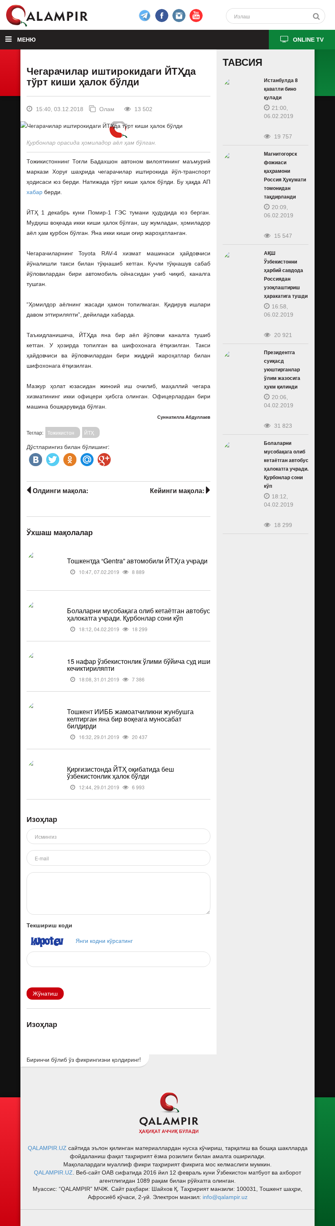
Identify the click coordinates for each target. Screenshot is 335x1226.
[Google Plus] (103, 457)
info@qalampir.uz (225, 1197)
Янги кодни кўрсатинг (104, 940)
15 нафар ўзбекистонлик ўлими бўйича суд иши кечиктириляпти (138, 665)
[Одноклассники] (69, 457)
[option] (118, 125)
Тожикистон (60, 432)
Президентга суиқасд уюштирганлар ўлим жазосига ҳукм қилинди (282, 370)
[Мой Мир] (86, 457)
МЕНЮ (26, 39)
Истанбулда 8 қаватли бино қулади (281, 89)
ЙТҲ (89, 432)
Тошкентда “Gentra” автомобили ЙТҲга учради (137, 560)
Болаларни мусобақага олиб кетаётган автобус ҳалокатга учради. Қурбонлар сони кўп (138, 614)
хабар (34, 192)
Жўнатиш (45, 993)
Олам (106, 109)
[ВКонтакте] (34, 457)
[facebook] (144, 15)
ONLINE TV (308, 39)
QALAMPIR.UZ (47, 1148)
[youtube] (196, 15)
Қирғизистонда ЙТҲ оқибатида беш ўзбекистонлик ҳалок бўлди (120, 772)
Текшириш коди (49, 925)
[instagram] (178, 15)
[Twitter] (51, 457)
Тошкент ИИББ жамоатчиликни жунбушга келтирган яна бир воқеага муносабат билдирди (130, 718)
